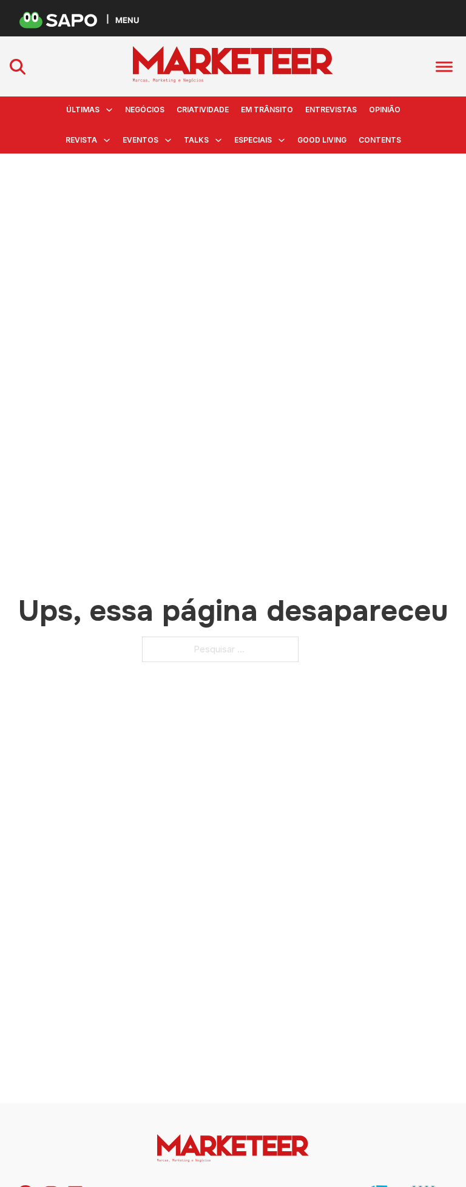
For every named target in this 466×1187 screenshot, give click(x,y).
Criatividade (203, 109)
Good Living (321, 139)
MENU (127, 19)
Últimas (83, 109)
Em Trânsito (267, 109)
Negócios (144, 109)
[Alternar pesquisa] (17, 67)
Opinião (384, 109)
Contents (380, 139)
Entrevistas (331, 109)
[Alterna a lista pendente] (109, 109)
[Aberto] (444, 66)
